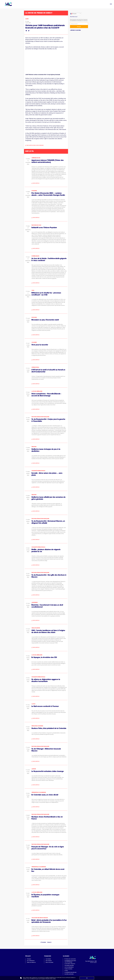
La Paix (33, 703)
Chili (33, 290)
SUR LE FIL (29, 151)
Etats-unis (34, 317)
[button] (26, 31)
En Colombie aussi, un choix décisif (44, 795)
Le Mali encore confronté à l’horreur (45, 706)
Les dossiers (48, 959)
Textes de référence (31, 962)
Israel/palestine (36, 628)
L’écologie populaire (69, 965)
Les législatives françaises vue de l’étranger (70, 961)
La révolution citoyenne (70, 963)
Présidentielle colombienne (39, 792)
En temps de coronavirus (70, 959)
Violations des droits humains (40, 917)
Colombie (34, 342)
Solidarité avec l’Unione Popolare (44, 228)
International (35, 367)
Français (74, 13)
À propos (29, 959)
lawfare (34, 768)
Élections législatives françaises (40, 416)
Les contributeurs (30, 960)
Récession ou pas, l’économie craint (45, 320)
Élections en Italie (36, 225)
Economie (34, 190)
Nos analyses (49, 960)
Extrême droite (35, 256)
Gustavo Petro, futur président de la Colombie (48, 728)
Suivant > (49, 942)
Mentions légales (93, 962)
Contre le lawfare (68, 968)
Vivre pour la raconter (39, 345)
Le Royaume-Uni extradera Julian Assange (47, 771)
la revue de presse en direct (38, 13)
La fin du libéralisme (37, 391)
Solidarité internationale (38, 470)
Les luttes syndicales (69, 974)
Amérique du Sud (36, 157)
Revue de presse (49, 962)
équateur (34, 446)
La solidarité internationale (70, 972)
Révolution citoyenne (37, 725)
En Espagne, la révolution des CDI (44, 657)
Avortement (35, 602)
